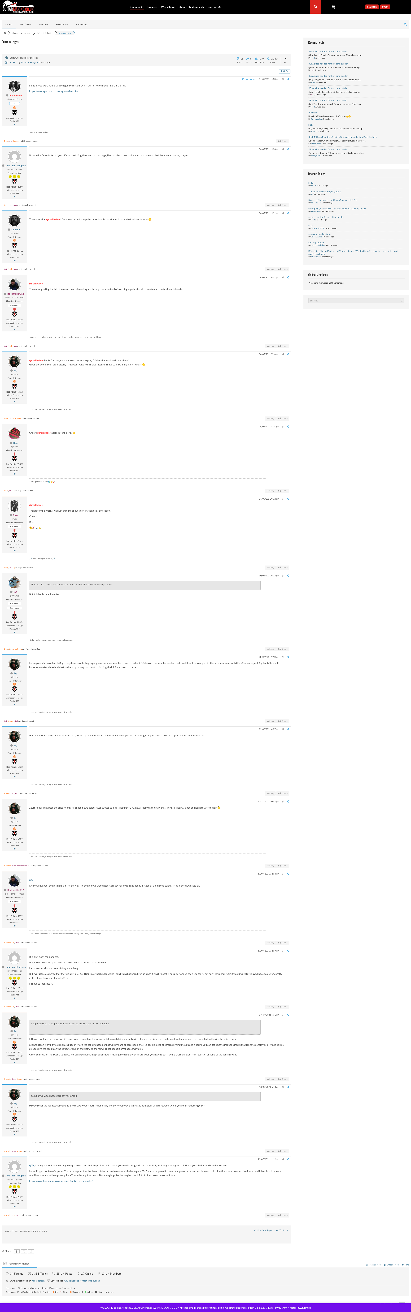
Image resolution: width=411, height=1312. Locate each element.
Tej (15, 370)
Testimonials (196, 7)
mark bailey (15, 95)
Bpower (16, 141)
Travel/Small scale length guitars (324, 191)
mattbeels (17, 418)
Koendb (15, 229)
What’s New (25, 24)
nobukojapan (38, 1280)
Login (385, 7)
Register (372, 7)
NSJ (312, 70)
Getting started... (317, 242)
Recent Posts (62, 24)
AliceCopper (316, 143)
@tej (31, 879)
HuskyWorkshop (318, 245)
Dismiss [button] (306, 1307)
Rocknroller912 (15, 293)
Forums (9, 24)
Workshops (168, 7)
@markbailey (53, 219)
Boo (15, 443)
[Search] (315, 7)
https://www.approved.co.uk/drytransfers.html (54, 91)
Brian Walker (316, 119)
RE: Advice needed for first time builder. (328, 51)
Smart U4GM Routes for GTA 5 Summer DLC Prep (333, 200)
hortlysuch (315, 155)
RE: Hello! (313, 112)
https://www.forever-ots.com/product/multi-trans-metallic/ (61, 1180)
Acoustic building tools (319, 234)
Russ (15, 205)
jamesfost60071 (318, 228)
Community (137, 7)
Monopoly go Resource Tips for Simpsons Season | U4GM (337, 208)
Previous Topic (264, 1230)
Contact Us (214, 7)
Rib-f (313, 58)
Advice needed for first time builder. (326, 217)
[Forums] (4, 33)
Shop (182, 7)
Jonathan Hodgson (29, 62)
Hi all (310, 225)
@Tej (31, 1165)
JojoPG (314, 131)
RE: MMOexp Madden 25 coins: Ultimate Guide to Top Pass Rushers (342, 137)
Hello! (311, 124)
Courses (152, 7)
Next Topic (280, 1230)
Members (43, 24)
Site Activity (81, 24)
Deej (6, 141)
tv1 (10, 141)
